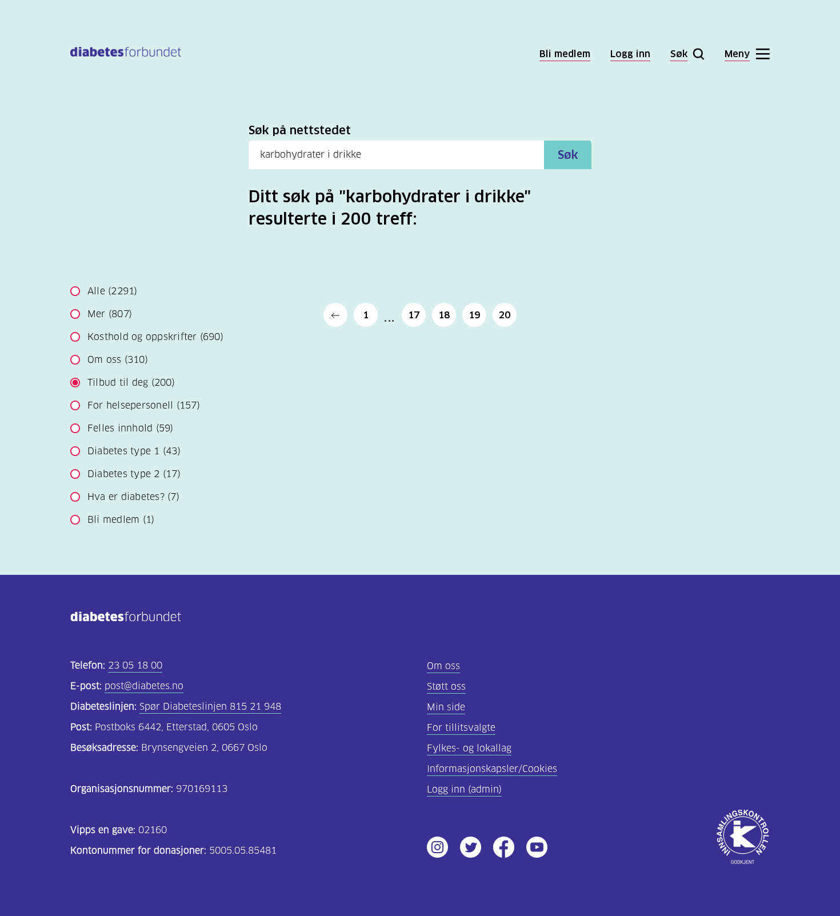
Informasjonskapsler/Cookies (492, 768)
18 (444, 315)
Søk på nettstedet (300, 130)
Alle (112, 291)
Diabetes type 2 (134, 474)
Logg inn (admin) (464, 789)
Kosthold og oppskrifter (155, 336)
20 (504, 315)
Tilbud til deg (131, 382)
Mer (109, 314)
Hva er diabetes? (133, 496)
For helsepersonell (143, 405)
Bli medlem (120, 519)
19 (474, 315)
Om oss (117, 359)
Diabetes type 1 (134, 451)
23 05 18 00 (135, 665)
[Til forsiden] (125, 54)
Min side (446, 707)
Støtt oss (446, 686)
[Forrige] (335, 315)
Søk (568, 155)
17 (413, 315)
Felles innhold (130, 428)
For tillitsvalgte (461, 727)
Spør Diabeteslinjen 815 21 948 (210, 706)
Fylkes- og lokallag (469, 748)
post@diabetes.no (144, 686)
